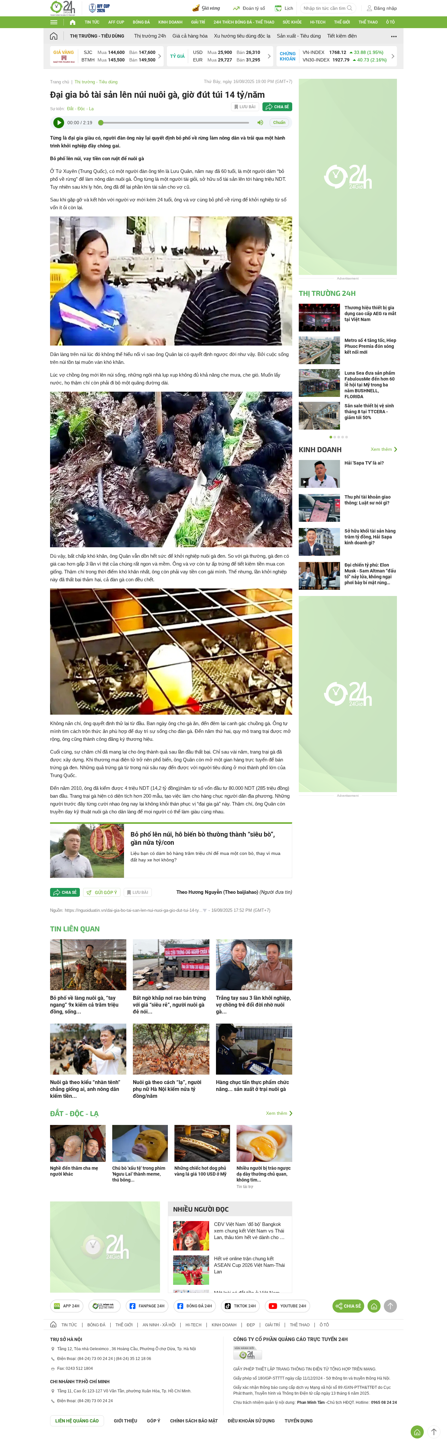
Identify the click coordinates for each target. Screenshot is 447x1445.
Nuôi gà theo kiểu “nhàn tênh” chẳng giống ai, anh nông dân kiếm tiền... (85, 1089)
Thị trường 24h (150, 36)
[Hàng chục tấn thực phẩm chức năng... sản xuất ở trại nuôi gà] (254, 1048)
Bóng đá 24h (199, 1306)
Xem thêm (276, 1113)
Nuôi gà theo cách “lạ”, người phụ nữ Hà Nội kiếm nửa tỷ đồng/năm (167, 1089)
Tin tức (92, 22)
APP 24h (71, 1306)
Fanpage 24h (152, 1306)
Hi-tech (318, 22)
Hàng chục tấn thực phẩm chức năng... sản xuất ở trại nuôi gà (252, 1085)
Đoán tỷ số (254, 8)
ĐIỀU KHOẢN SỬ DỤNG (251, 1420)
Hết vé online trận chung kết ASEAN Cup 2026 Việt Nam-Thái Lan (249, 1265)
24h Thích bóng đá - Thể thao (244, 22)
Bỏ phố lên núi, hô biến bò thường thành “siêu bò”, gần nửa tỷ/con (203, 838)
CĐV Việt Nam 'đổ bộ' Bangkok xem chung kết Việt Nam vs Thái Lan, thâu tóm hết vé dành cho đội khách (250, 1231)
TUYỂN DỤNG (299, 1420)
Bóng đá (141, 22)
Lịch (289, 8)
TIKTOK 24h (245, 1306)
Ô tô (390, 22)
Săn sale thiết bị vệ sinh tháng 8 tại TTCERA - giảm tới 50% (369, 411)
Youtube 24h (293, 1306)
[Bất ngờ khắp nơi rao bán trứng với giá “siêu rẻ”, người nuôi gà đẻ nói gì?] (171, 964)
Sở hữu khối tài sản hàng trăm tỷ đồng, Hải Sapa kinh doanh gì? (370, 536)
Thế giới (342, 22)
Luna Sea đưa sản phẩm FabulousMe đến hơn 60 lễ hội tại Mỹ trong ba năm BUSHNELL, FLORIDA (370, 384)
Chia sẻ (281, 107)
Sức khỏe (292, 22)
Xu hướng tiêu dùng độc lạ (242, 36)
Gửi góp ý (106, 892)
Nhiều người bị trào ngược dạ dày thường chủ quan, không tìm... (264, 1173)
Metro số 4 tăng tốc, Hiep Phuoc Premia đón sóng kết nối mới (370, 346)
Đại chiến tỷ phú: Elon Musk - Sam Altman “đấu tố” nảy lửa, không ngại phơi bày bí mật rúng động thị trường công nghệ (370, 574)
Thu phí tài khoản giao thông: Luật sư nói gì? (368, 499)
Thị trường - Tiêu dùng (97, 36)
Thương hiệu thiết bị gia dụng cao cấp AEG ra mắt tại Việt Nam (370, 313)
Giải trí (198, 22)
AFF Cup (116, 22)
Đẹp (251, 1325)
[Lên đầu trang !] (433, 1431)
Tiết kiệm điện (342, 36)
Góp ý (153, 1420)
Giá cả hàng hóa (189, 36)
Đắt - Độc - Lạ (80, 108)
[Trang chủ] (60, 35)
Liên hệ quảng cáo (77, 1420)
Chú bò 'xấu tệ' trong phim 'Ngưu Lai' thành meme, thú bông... (138, 1173)
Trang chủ (59, 81)
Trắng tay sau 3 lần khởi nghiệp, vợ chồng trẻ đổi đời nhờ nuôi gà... (253, 1005)
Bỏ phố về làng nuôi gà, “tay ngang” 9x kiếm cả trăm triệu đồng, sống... (84, 1005)
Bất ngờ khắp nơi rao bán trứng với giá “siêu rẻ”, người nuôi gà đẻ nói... (169, 1005)
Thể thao (368, 22)
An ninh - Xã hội (159, 1325)
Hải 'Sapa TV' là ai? (364, 463)
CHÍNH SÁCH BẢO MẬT (194, 1420)
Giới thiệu (125, 1420)
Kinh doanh (170, 22)
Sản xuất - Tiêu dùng (299, 36)
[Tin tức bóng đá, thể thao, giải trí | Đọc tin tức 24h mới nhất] (62, 7)
